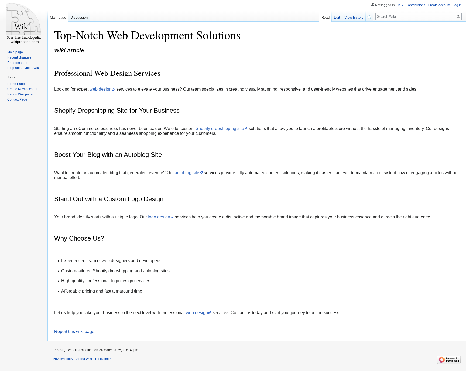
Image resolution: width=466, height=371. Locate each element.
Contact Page (17, 99)
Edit (337, 17)
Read (325, 17)
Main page (58, 17)
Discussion (79, 17)
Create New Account (22, 89)
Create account (439, 5)
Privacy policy (63, 359)
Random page (17, 63)
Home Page (16, 84)
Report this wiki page (74, 331)
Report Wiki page (20, 94)
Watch (369, 16)
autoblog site (187, 172)
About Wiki (84, 359)
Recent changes (19, 57)
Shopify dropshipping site (220, 128)
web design (101, 89)
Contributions (415, 5)
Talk (400, 5)
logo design (159, 217)
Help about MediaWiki (23, 68)
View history (354, 17)
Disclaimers (103, 359)
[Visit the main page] (23, 21)
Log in (457, 5)
